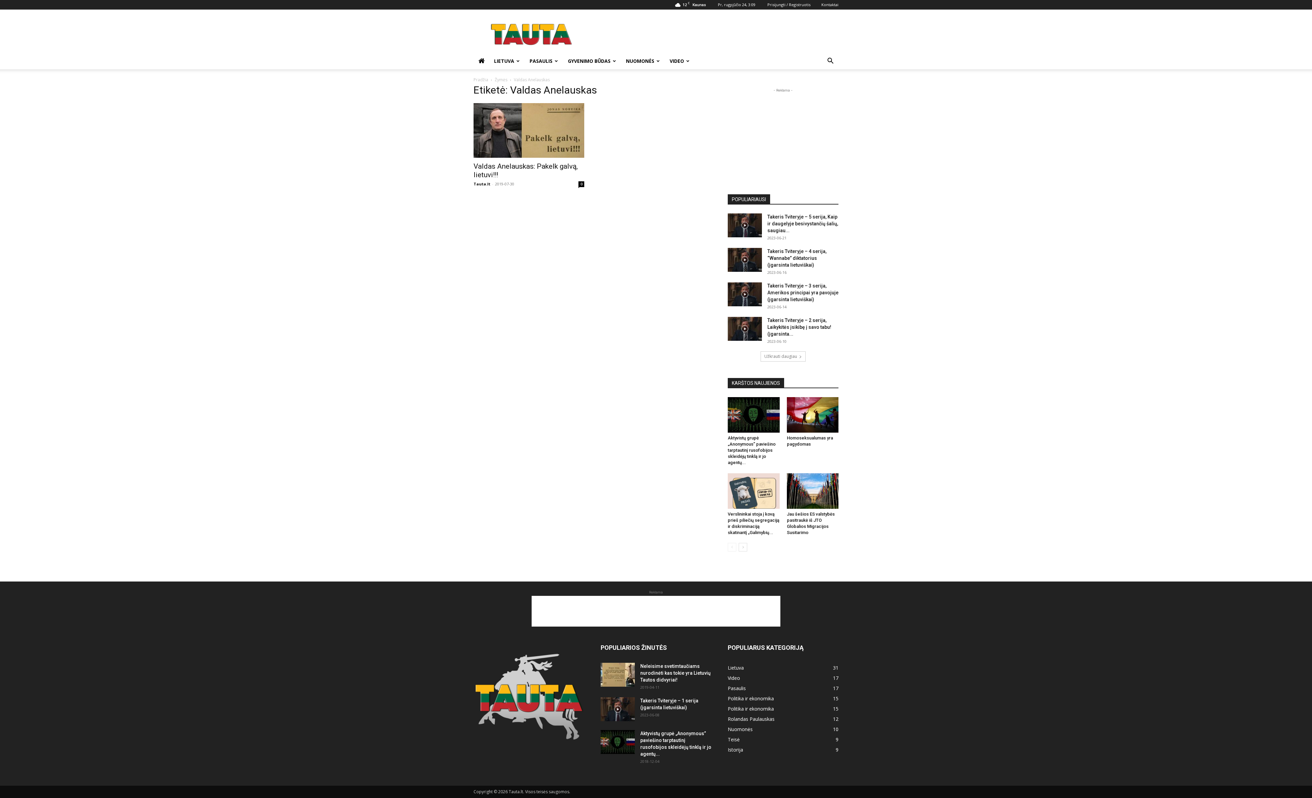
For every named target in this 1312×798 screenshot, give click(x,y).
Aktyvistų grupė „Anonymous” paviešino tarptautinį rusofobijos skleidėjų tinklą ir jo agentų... (752, 450)
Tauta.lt (482, 183)
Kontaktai (829, 4)
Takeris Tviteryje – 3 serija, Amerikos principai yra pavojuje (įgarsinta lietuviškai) (802, 292)
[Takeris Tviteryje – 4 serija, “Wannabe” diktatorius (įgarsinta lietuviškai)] (745, 260)
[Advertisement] (714, 34)
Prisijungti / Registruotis (788, 4)
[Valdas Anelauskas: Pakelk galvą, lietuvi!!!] (529, 130)
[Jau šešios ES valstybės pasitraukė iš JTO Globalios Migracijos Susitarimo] (813, 491)
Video (677, 61)
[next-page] (743, 547)
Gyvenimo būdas (589, 61)
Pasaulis (541, 61)
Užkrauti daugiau (780, 356)
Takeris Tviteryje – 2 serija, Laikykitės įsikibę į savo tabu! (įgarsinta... (799, 327)
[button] (830, 61)
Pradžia (481, 80)
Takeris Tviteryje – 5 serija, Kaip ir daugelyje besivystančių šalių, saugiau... (802, 223)
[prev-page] (732, 547)
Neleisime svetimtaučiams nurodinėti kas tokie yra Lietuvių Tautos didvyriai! (675, 673)
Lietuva (504, 61)
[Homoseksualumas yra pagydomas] (813, 415)
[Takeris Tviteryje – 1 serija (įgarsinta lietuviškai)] (618, 709)
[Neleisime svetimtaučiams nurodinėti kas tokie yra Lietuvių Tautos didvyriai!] (618, 675)
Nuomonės (640, 61)
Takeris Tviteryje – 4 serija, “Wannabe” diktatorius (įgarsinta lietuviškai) (796, 258)
